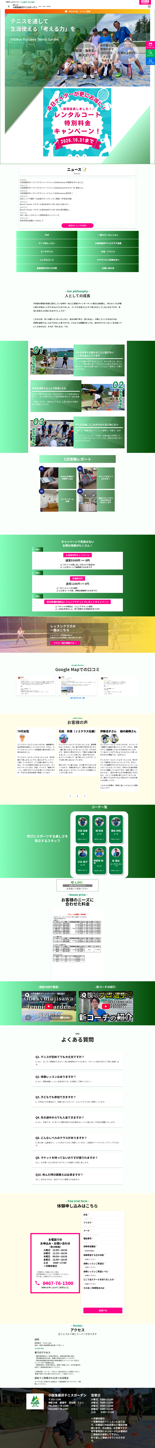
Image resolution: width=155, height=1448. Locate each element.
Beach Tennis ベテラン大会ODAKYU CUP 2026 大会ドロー (44, 204)
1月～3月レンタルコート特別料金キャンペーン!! (39, 215)
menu (149, 6)
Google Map (39, 1348)
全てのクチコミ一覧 (77, 698)
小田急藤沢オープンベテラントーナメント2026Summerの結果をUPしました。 (52, 182)
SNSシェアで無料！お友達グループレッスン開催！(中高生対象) (46, 199)
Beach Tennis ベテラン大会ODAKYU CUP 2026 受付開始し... (45, 210)
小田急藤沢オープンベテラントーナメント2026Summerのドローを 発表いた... (52, 188)
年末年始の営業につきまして (31, 221)
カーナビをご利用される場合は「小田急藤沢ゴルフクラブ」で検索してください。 (58, 1383)
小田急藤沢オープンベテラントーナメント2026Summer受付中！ (46, 193)
